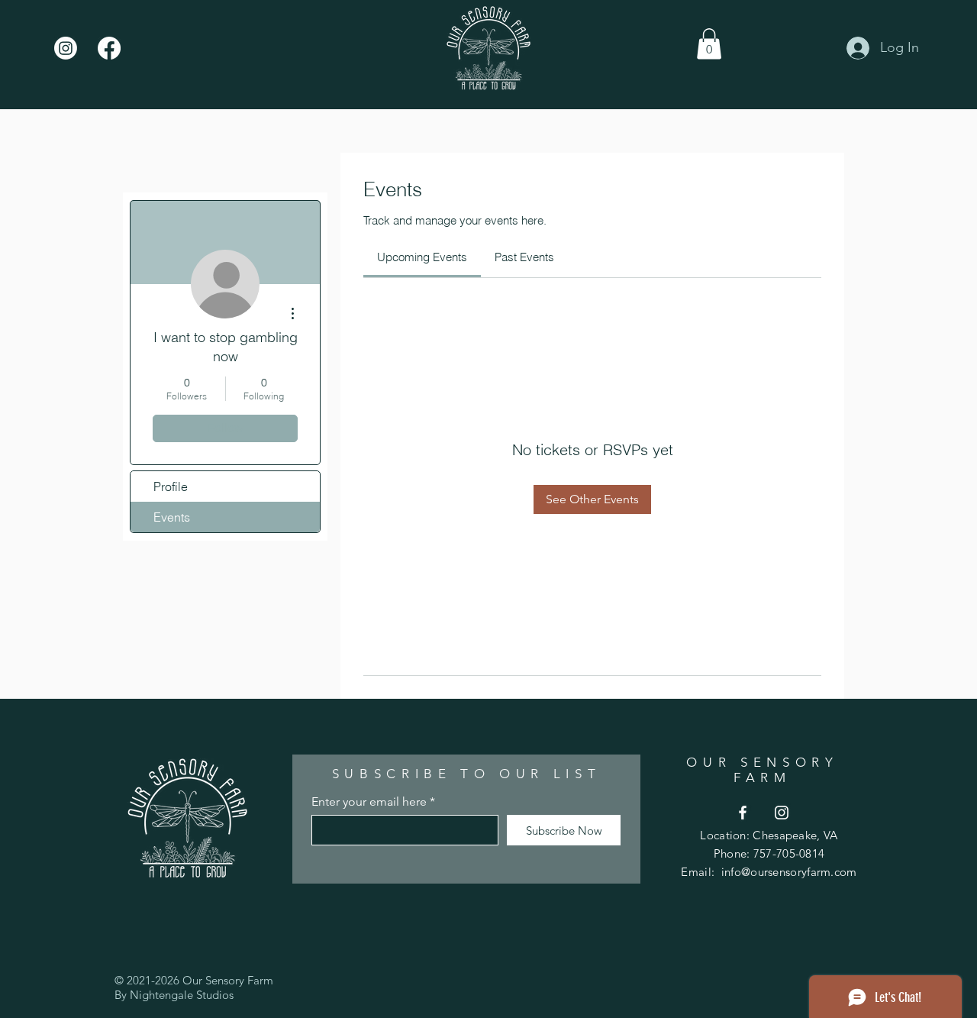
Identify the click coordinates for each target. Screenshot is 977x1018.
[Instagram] (65, 48)
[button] (709, 44)
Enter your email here (369, 802)
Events (171, 517)
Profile (170, 486)
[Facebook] (109, 48)
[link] (422, 257)
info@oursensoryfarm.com (789, 871)
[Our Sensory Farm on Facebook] (743, 812)
